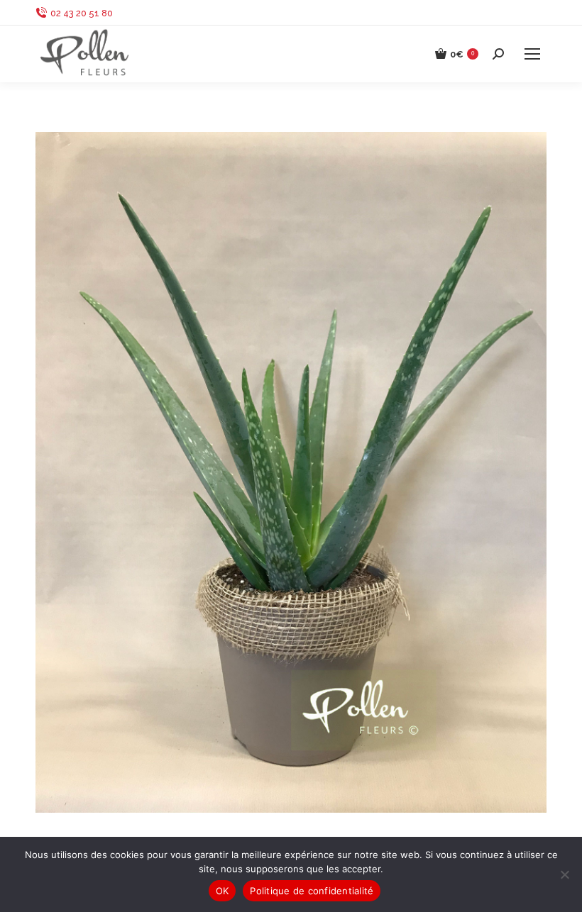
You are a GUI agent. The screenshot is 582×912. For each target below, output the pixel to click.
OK (222, 890)
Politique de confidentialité (311, 890)
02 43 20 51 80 (81, 13)
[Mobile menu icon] (532, 54)
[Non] (564, 874)
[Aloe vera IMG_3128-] (291, 472)
